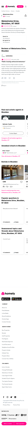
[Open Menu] (2, 6)
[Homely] (14, 293)
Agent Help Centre (7, 387)
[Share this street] (25, 15)
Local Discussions (6, 344)
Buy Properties (5, 330)
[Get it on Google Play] (17, 298)
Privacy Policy (6, 405)
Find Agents (5, 338)
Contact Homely (6, 322)
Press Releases (5, 310)
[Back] (2, 15)
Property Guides (6, 350)
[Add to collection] (21, 182)
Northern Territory (5, 11)
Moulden (18, 11)
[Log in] (26, 6)
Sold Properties (6, 336)
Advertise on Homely (7, 372)
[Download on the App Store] (6, 298)
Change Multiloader (7, 370)
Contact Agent (13, 133)
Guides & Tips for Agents (8, 378)
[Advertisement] (14, 2)
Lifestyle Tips (5, 353)
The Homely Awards (7, 384)
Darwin (12, 11)
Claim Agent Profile (7, 375)
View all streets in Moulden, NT (10, 156)
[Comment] (9, 78)
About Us (4, 307)
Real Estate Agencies (7, 341)
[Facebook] (3, 397)
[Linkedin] (15, 397)
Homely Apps (5, 319)
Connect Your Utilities (7, 358)
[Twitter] (11, 397)
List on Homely (6, 367)
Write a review (8, 423)
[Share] (14, 78)
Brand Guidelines (6, 316)
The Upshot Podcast (7, 381)
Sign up (20, 6)
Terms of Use (16, 405)
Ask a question (20, 423)
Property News (5, 356)
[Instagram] (7, 397)
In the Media (5, 313)
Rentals (4, 333)
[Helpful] (2, 78)
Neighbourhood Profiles (8, 347)
